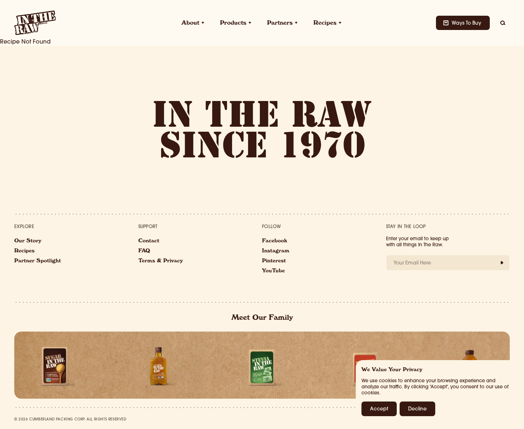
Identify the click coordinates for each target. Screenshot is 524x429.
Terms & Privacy (160, 261)
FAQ (144, 251)
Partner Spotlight (37, 261)
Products (233, 23)
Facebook (274, 241)
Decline (417, 408)
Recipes (325, 23)
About (190, 23)
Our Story (27, 241)
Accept (379, 408)
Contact (148, 241)
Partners (280, 23)
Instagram (275, 251)
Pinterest (274, 261)
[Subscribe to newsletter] (501, 262)
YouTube (273, 271)
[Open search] (502, 23)
